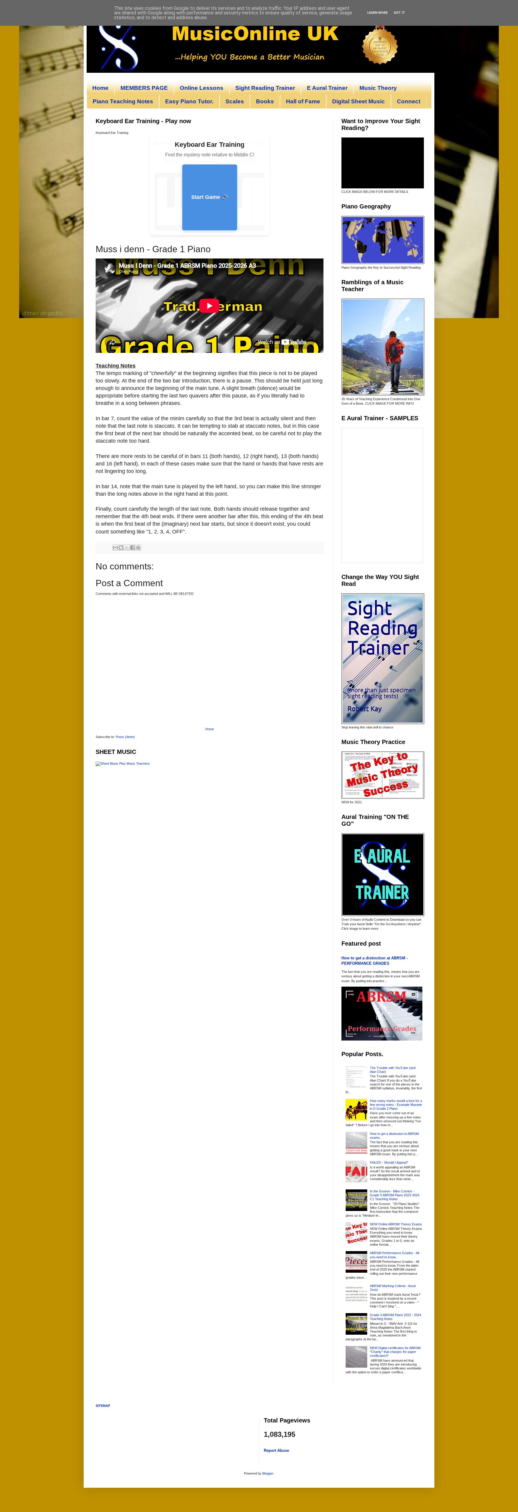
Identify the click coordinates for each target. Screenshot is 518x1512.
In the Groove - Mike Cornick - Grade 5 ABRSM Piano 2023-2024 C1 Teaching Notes (394, 1195)
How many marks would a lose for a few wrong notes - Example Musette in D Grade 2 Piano (396, 1104)
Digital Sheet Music (358, 101)
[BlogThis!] (121, 548)
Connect (408, 101)
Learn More (377, 13)
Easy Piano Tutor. (189, 101)
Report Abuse (276, 1450)
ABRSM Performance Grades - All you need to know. (394, 1255)
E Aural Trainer (327, 88)
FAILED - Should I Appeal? (389, 1162)
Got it (399, 13)
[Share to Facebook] (132, 548)
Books (265, 101)
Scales (234, 101)
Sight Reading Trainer (265, 88)
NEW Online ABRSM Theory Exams (396, 1224)
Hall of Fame (303, 101)
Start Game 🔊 (209, 197)
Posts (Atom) (125, 737)
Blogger (267, 1473)
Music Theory (378, 88)
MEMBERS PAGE (144, 88)
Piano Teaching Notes (123, 101)
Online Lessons (201, 88)
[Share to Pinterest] (138, 548)
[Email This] (115, 548)
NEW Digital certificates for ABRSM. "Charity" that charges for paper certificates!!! (395, 1351)
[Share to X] (127, 548)
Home (100, 88)
